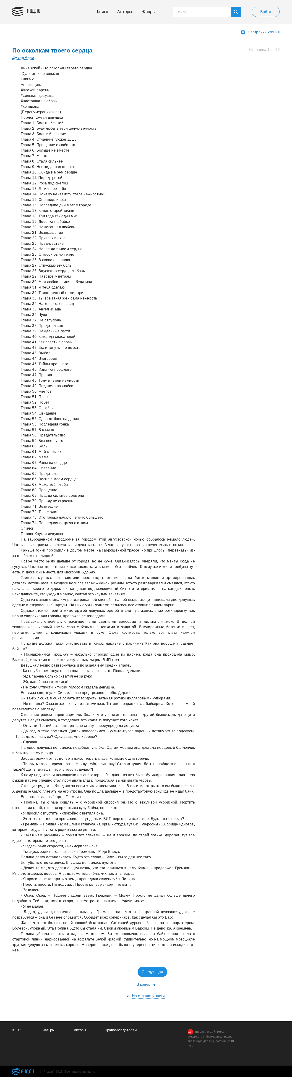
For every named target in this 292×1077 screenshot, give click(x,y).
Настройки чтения (264, 32)
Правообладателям (121, 1030)
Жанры (148, 11)
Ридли (34, 10)
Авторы (124, 11)
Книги (102, 11)
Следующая (152, 972)
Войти (265, 12)
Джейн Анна (23, 57)
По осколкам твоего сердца (52, 50)
